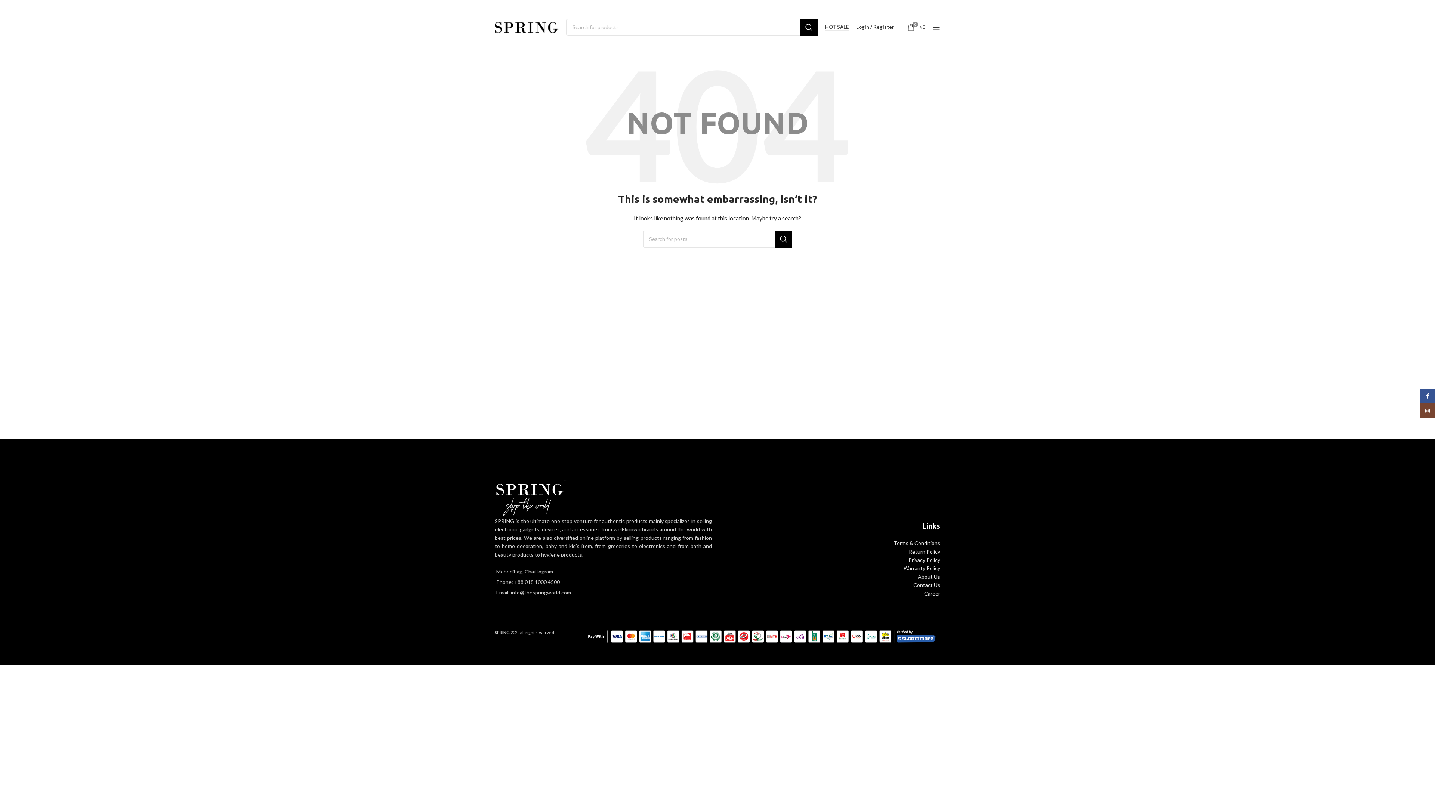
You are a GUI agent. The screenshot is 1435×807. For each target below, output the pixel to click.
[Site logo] (527, 26)
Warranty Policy (922, 568)
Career (932, 593)
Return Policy (924, 551)
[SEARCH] (809, 27)
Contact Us (926, 585)
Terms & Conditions (917, 543)
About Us (929, 576)
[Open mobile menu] (936, 27)
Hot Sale (837, 27)
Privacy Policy (924, 560)
